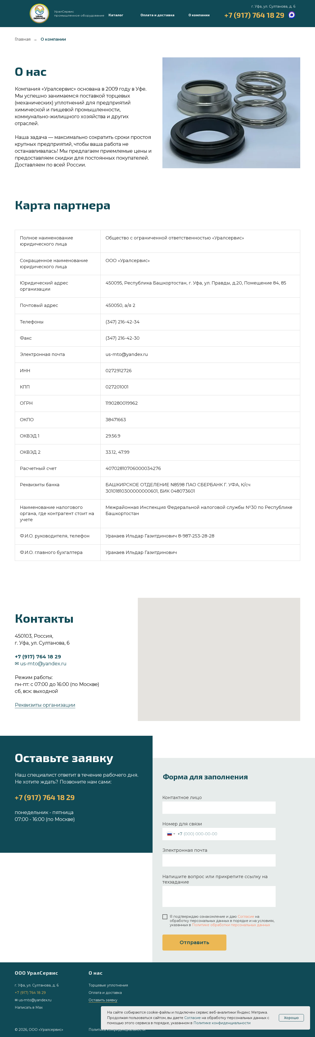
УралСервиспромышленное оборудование (79, 13)
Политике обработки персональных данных (231, 925)
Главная (23, 39)
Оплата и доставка (105, 992)
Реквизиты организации (45, 705)
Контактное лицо (182, 797)
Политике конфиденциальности (222, 1023)
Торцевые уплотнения (108, 985)
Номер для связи (182, 824)
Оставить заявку (103, 1000)
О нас (96, 973)
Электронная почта (184, 850)
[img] (39, 13)
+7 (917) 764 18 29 (254, 14)
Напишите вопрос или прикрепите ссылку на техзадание (215, 879)
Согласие (246, 916)
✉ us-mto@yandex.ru (40, 664)
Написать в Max (29, 1007)
